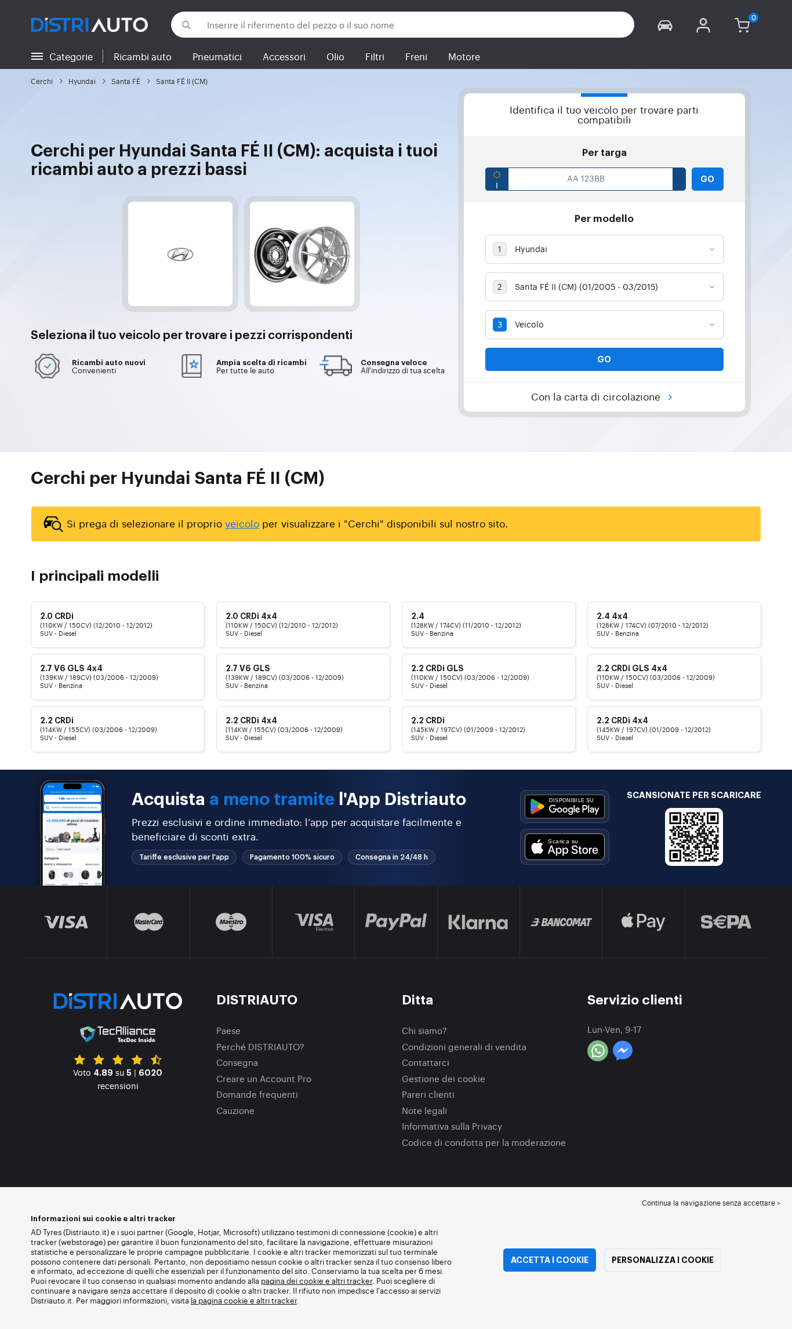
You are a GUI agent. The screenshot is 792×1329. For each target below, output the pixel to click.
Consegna (237, 1062)
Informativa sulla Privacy (452, 1126)
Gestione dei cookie (443, 1078)
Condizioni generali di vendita (464, 1046)
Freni (416, 56)
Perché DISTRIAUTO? (260, 1046)
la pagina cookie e (223, 1300)
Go (707, 179)
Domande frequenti (257, 1094)
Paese (228, 1030)
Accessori (284, 56)
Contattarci (425, 1062)
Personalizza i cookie (663, 1260)
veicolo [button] (140, 335)
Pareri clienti (428, 1094)
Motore (464, 56)
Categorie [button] (71, 56)
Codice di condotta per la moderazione (484, 1142)
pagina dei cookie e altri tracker (316, 1281)
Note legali (424, 1110)
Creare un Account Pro (263, 1078)
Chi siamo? (424, 1030)
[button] (665, 24)
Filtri (374, 56)
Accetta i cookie (549, 1260)
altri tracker (276, 1300)
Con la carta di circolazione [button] (597, 396)
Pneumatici (217, 56)
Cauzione (235, 1110)
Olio (335, 56)
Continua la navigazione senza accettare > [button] (711, 1202)
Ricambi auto (143, 56)
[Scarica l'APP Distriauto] (565, 806)
